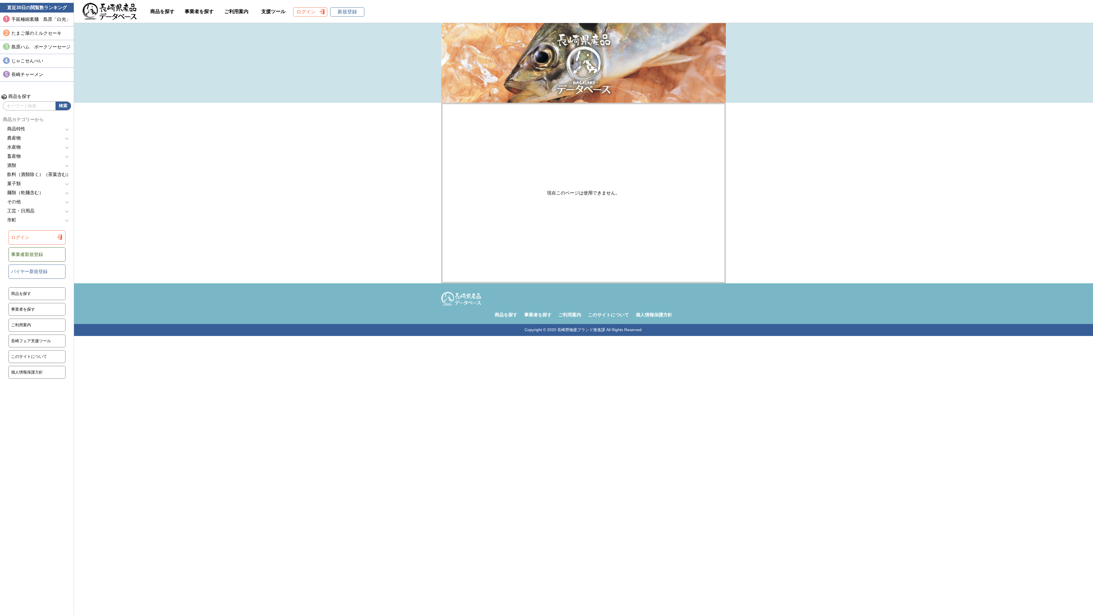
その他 (14, 201)
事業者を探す (23, 309)
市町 (11, 220)
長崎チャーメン (27, 74)
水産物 (14, 147)
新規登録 (347, 12)
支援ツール (273, 11)
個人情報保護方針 (27, 372)
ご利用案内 (21, 325)
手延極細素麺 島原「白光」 (41, 19)
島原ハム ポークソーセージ (41, 46)
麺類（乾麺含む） (25, 192)
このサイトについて (29, 356)
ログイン (20, 237)
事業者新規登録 (27, 254)
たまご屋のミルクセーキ (36, 33)
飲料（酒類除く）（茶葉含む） (39, 174)
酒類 (11, 165)
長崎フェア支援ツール (31, 341)
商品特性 (16, 128)
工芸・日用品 (20, 210)
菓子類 (14, 183)
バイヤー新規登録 (29, 271)
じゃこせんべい (27, 60)
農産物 (14, 138)
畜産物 (14, 156)
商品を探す (21, 293)
